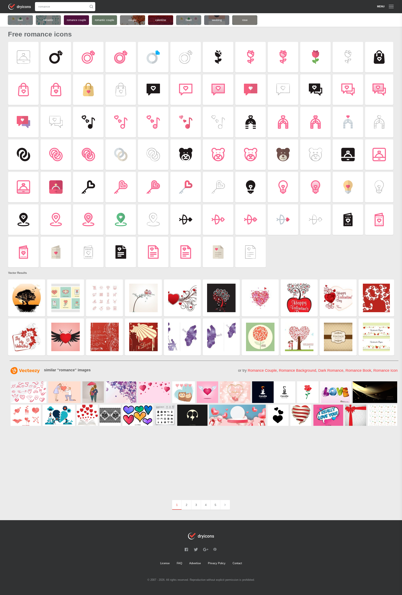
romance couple (262, 370)
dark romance (330, 370)
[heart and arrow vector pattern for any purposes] (382, 415)
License (165, 563)
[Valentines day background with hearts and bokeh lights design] (235, 392)
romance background (297, 370)
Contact (237, 563)
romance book (358, 370)
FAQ (179, 563)
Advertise (195, 563)
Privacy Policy (216, 563)
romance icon (385, 370)
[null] (28, 392)
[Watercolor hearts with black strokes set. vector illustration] (137, 415)
